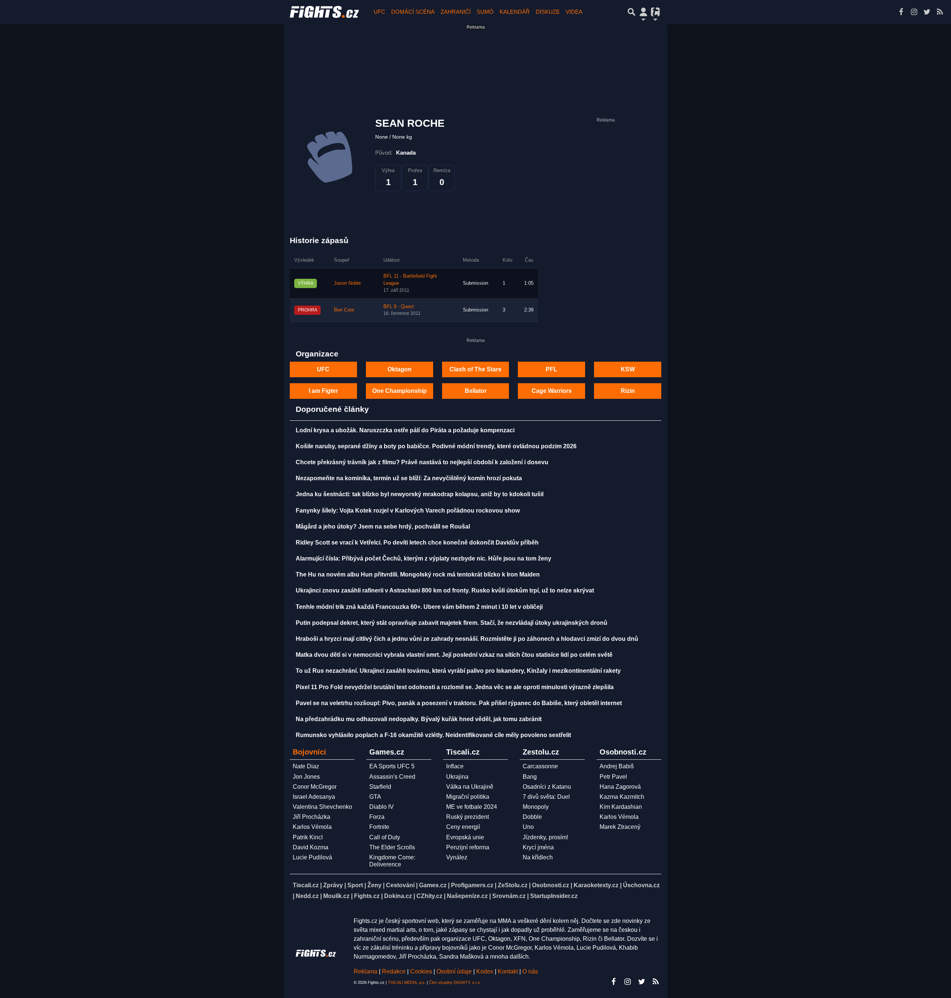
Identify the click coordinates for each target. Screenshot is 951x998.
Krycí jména (538, 847)
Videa (574, 12)
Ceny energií (463, 827)
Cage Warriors (552, 391)
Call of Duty (384, 837)
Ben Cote (344, 310)
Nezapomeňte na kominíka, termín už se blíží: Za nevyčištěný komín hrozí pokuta (409, 478)
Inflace (455, 766)
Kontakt (508, 971)
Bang (530, 776)
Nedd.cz (307, 896)
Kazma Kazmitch (622, 797)
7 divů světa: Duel (546, 797)
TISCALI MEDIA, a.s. (407, 982)
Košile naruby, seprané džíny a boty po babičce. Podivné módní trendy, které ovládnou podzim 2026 (436, 446)
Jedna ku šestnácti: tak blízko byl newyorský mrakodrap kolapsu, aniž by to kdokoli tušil (419, 494)
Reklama (365, 971)
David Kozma (310, 847)
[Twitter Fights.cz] (926, 11)
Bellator (476, 391)
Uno (528, 827)
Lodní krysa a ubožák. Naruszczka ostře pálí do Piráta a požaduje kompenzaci (405, 430)
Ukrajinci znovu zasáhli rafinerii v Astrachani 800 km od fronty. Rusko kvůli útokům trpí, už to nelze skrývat (445, 590)
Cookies (421, 971)
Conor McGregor (315, 787)
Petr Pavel (613, 776)
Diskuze (548, 12)
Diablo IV (381, 807)
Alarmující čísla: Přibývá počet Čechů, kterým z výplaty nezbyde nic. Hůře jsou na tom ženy (423, 558)
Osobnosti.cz (550, 885)
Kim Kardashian (621, 807)
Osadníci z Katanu (547, 787)
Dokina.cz (398, 896)
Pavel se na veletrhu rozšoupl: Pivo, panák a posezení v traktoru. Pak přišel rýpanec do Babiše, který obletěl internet (459, 703)
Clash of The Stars (475, 369)
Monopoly (536, 807)
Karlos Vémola (312, 827)
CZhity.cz (429, 896)
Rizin (628, 391)
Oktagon (399, 369)
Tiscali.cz (306, 885)
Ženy (374, 885)
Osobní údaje (454, 971)
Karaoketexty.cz (596, 885)
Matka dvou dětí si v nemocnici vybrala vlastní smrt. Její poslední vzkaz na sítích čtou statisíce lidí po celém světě (454, 655)
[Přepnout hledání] (631, 12)
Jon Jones (306, 776)
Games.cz (433, 885)
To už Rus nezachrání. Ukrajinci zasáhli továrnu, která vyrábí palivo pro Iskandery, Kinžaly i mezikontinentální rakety (458, 671)
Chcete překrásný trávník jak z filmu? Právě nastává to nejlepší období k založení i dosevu (422, 462)
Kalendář (515, 12)
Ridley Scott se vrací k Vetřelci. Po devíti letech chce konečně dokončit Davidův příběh (417, 542)
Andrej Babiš (617, 766)
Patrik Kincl (308, 837)
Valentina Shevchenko (322, 807)
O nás (530, 971)
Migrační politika (467, 797)
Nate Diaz (306, 766)
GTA (375, 797)
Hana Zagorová (620, 787)
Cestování (400, 885)
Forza (376, 817)
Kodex (485, 971)
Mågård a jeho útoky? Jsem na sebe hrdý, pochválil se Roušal (383, 526)
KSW (628, 369)
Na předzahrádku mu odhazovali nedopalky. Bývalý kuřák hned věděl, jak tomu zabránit (419, 719)
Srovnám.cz (509, 896)
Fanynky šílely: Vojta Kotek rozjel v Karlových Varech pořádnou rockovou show (408, 510)
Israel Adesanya (314, 797)
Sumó (485, 12)
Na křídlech (538, 857)
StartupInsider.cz (554, 896)
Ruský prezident (467, 817)
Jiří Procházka (311, 817)
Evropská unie (465, 837)
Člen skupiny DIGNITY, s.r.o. (455, 982)
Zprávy (333, 885)
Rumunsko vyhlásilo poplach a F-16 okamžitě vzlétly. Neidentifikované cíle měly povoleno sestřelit (433, 735)
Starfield (380, 787)
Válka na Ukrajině (469, 787)
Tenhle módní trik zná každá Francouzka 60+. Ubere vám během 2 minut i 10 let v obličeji (419, 607)
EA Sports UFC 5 (392, 766)
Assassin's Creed (392, 776)
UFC (379, 12)
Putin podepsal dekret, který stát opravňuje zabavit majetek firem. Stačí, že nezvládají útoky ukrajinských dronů (451, 623)
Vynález (456, 857)
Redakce (394, 971)
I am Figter (323, 391)
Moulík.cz (336, 896)
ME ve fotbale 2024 (471, 807)
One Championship (399, 391)
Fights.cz (367, 896)
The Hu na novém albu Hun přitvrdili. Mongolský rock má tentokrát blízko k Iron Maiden (418, 574)
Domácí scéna (413, 12)
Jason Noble (347, 283)
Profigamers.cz (472, 885)
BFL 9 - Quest (398, 306)
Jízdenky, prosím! (545, 837)
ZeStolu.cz (513, 885)
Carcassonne (540, 766)
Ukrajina (457, 776)
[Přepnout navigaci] (643, 12)
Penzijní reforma (467, 847)
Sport (355, 885)
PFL (551, 369)
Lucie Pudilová (312, 857)
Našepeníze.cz (467, 896)
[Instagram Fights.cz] (913, 11)
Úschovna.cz (641, 885)
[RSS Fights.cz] (939, 11)
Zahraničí (456, 12)
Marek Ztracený (620, 827)
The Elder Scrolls (392, 847)
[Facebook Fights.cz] (900, 11)
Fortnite (379, 827)
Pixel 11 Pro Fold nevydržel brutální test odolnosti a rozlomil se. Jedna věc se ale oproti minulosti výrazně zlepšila (455, 687)
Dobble (532, 817)
